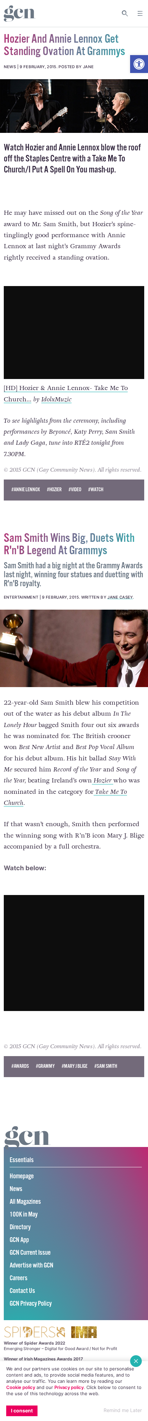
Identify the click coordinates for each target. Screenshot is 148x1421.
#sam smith (105, 1066)
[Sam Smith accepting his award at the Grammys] (74, 648)
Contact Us (22, 1291)
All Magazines (25, 1202)
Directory (20, 1227)
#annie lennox (25, 489)
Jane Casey (120, 597)
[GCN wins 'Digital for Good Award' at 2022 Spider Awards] (34, 1332)
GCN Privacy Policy (31, 1303)
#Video (74, 489)
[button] (139, 64)
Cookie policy (20, 1387)
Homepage (22, 1176)
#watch (95, 489)
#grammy (45, 1066)
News (16, 1189)
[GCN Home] (19, 13)
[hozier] (74, 106)
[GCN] (27, 1144)
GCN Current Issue (30, 1253)
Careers (19, 1278)
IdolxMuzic (56, 399)
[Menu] (140, 13)
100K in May (24, 1214)
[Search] (125, 13)
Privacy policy (69, 1387)
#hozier (54, 489)
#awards (20, 1066)
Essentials (22, 1160)
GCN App (19, 1240)
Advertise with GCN (31, 1265)
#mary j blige (74, 1066)
